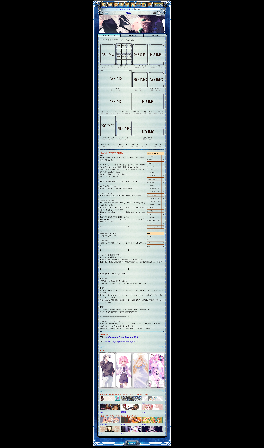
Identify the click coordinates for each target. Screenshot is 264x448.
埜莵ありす (125, 425)
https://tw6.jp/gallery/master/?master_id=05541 (121, 337)
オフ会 (104, 9)
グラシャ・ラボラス (121, 9)
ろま (122, 433)
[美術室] (127, 7)
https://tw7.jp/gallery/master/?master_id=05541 (121, 342)
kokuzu (144, 425)
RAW (101, 403)
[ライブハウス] (138, 7)
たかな (144, 433)
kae (101, 433)
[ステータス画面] (103, 7)
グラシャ (110, 9)
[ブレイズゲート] (132, 7)
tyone (102, 412)
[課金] (115, 7)
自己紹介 (155, 35)
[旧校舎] (149, 7)
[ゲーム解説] (158, 7)
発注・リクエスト (109, 35)
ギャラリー (132, 35)
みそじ (123, 403)
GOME (123, 412)
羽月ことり (104, 425)
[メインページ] (110, 7)
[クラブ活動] (144, 7)
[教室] (121, 7)
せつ (143, 412)
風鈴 (143, 403)
